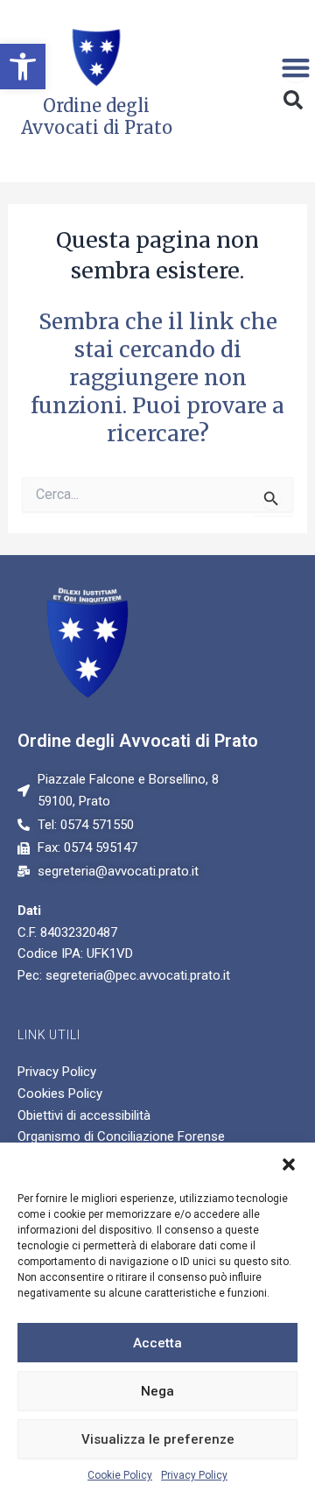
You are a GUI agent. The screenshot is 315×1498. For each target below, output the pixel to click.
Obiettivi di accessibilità (84, 1115)
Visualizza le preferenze (157, 1439)
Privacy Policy (194, 1475)
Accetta (157, 1343)
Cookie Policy (120, 1475)
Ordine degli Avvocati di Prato (138, 740)
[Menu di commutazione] (296, 67)
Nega (157, 1391)
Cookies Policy (60, 1093)
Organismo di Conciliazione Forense (121, 1136)
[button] (23, 66)
